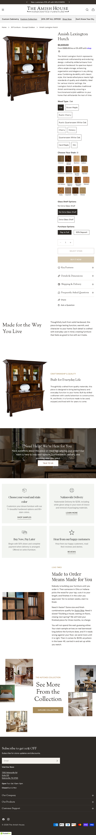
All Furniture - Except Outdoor (23, 27)
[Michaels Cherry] (78, 180)
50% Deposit (81, 232)
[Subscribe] (57, 760)
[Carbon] (84, 159)
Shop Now (67, 19)
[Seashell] (68, 190)
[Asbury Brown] (68, 159)
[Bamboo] (77, 159)
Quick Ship (79, 610)
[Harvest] (85, 169)
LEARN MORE (72, 513)
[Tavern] (75, 190)
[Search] (87, 9)
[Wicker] (83, 190)
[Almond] (61, 159)
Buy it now (75, 259)
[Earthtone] (69, 169)
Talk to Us (48, 463)
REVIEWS (72, 552)
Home (4, 27)
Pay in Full (64, 232)
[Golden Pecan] (76, 169)
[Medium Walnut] (69, 180)
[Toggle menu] (2, 9)
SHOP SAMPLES (24, 517)
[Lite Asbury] (61, 180)
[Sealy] (61, 190)
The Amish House (16, 824)
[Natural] (86, 180)
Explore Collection (28, 19)
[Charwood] (61, 169)
